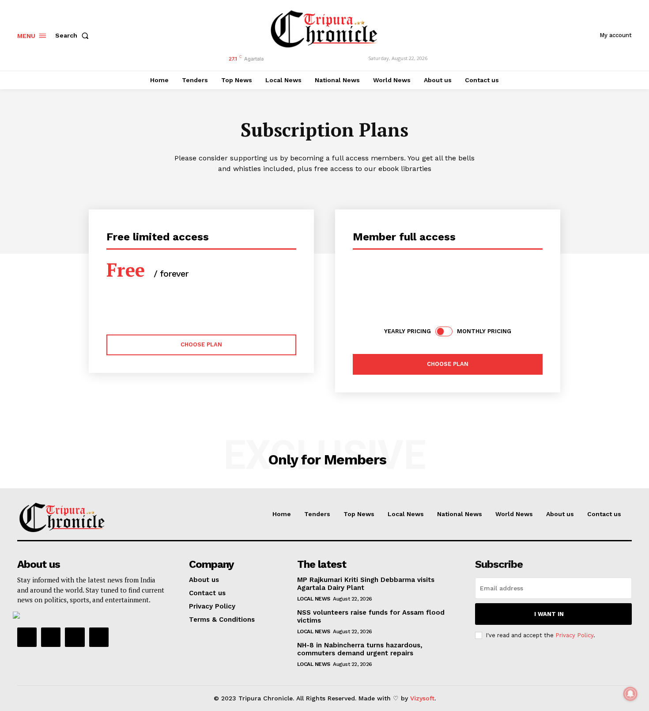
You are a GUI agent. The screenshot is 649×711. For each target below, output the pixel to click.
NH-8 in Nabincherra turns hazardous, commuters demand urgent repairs (360, 649)
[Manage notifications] (630, 694)
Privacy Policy (574, 635)
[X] (74, 637)
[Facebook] (27, 637)
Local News (313, 599)
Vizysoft (422, 698)
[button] (73, 35)
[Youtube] (99, 637)
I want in (549, 614)
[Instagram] (50, 637)
